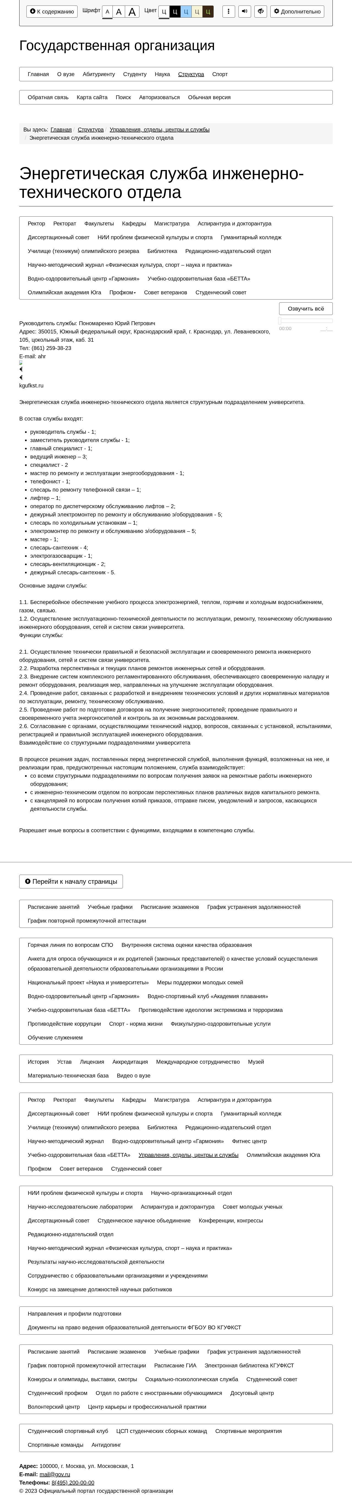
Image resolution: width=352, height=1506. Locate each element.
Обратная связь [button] (48, 97)
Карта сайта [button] (92, 97)
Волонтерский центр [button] (54, 1407)
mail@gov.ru (55, 1474)
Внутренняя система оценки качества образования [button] (187, 945)
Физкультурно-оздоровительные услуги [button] (221, 1024)
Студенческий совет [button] (221, 292)
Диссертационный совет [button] (58, 237)
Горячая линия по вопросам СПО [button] (70, 945)
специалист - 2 (49, 465)
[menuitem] (38, 74)
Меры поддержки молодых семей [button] (200, 982)
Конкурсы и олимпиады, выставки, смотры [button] (82, 1379)
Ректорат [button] (64, 223)
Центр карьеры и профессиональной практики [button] (147, 1407)
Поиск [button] (123, 97)
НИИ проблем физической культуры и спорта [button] (155, 237)
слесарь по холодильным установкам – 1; (84, 523)
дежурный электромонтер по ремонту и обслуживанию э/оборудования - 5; (126, 514)
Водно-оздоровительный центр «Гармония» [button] (83, 279)
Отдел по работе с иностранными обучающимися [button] (159, 1393)
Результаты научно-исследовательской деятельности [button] (96, 1262)
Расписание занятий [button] (53, 907)
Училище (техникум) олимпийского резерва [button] (83, 251)
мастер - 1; (44, 539)
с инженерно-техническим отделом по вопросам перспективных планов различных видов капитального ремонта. (175, 792)
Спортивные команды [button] (55, 1445)
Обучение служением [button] (55, 1037)
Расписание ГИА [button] (175, 1365)
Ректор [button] (36, 223)
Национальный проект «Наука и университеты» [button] (88, 982)
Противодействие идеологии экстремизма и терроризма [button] (211, 1010)
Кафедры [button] (134, 223)
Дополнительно (300, 12)
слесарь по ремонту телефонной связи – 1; (85, 490)
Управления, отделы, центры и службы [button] (188, 1155)
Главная (61, 129)
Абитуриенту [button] (99, 74)
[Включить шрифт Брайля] (228, 12)
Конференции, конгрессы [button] (231, 1220)
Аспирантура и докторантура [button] (234, 223)
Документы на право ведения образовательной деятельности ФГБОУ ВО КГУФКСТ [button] (134, 1327)
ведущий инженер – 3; (58, 457)
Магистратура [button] (171, 223)
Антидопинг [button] (106, 1445)
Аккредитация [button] (130, 1062)
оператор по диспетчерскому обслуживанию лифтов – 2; (102, 506)
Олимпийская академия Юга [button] (64, 292)
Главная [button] (38, 74)
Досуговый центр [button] (252, 1393)
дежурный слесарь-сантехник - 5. (73, 572)
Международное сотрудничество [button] (198, 1062)
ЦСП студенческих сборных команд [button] (161, 1431)
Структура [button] (191, 74)
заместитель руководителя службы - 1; (80, 440)
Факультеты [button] (99, 223)
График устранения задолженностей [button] (254, 907)
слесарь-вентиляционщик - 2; (68, 564)
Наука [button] (162, 74)
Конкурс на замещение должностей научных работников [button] (100, 1289)
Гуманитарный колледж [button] (251, 237)
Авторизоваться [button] (159, 97)
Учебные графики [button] (110, 907)
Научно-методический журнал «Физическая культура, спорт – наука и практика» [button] (130, 265)
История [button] (38, 1062)
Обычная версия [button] (209, 97)
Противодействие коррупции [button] (64, 1024)
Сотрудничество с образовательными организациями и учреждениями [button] (118, 1276)
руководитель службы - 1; (63, 432)
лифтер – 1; (45, 498)
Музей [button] (256, 1062)
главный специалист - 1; (61, 448)
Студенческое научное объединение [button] (144, 1220)
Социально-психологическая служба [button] (191, 1379)
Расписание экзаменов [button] (170, 907)
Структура (91, 129)
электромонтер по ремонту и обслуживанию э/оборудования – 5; (113, 531)
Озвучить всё (306, 308)
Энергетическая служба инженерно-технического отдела (101, 138)
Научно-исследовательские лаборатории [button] (80, 1207)
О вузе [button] (66, 74)
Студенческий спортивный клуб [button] (68, 1431)
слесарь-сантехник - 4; (59, 548)
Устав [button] (64, 1062)
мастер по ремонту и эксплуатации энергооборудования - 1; (107, 473)
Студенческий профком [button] (57, 1393)
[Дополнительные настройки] (260, 12)
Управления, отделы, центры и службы (160, 129)
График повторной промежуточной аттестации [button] (87, 921)
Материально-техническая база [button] (68, 1076)
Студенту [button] (135, 74)
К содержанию (54, 12)
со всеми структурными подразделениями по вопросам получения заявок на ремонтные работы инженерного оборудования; (171, 780)
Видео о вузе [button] (133, 1076)
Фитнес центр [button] (249, 1141)
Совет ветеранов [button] (165, 292)
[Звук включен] (244, 12)
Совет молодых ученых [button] (252, 1207)
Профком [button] (121, 292)
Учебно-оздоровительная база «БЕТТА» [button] (199, 279)
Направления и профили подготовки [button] (74, 1314)
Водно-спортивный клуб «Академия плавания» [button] (208, 996)
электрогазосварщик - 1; (61, 556)
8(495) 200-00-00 (73, 1483)
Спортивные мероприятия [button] (248, 1431)
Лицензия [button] (92, 1062)
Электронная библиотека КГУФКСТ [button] (249, 1365)
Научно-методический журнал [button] (66, 1141)
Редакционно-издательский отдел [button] (228, 251)
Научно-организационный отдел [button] (191, 1193)
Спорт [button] (220, 74)
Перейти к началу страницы (74, 881)
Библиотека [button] (162, 251)
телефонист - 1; (50, 481)
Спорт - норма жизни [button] (136, 1024)
